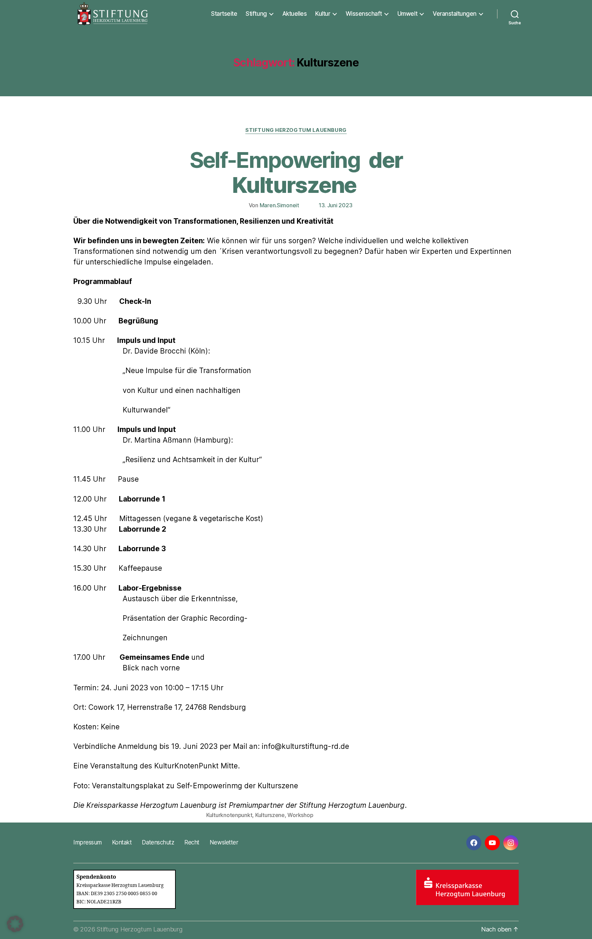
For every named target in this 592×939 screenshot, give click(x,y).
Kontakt (122, 842)
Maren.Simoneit (279, 205)
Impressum (87, 842)
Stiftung (256, 13)
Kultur (322, 13)
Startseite (224, 13)
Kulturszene (270, 815)
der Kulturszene (296, 172)
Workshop (300, 815)
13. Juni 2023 (336, 205)
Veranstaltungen (455, 13)
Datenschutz (158, 842)
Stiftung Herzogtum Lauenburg (295, 130)
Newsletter (224, 842)
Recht (191, 842)
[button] (15, 924)
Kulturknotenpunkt (229, 815)
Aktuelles (294, 13)
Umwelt (407, 13)
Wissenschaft (364, 13)
